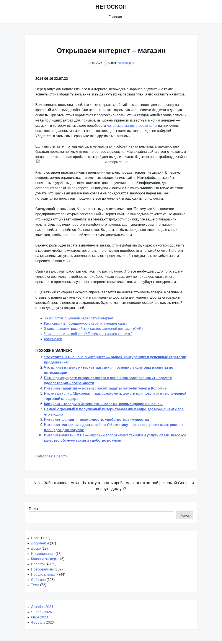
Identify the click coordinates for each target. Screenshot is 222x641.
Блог (35, 538)
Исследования (43, 554)
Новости (61, 456)
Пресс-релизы (42, 569)
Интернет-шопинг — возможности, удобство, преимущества (96, 419)
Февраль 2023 (42, 622)
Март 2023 (39, 617)
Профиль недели (44, 574)
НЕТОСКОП (111, 6)
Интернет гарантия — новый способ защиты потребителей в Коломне (105, 388)
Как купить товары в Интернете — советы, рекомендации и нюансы (103, 404)
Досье (36, 548)
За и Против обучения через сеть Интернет (78, 318)
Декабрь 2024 (42, 607)
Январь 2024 (41, 612)
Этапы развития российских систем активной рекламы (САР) (93, 328)
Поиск (34, 509)
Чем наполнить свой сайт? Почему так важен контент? (88, 334)
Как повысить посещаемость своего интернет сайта (85, 323)
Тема (35, 585)
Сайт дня (38, 580)
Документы (40, 543)
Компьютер (53, 339)
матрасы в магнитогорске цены (132, 125)
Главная (115, 17)
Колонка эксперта (45, 559)
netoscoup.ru (126, 62)
